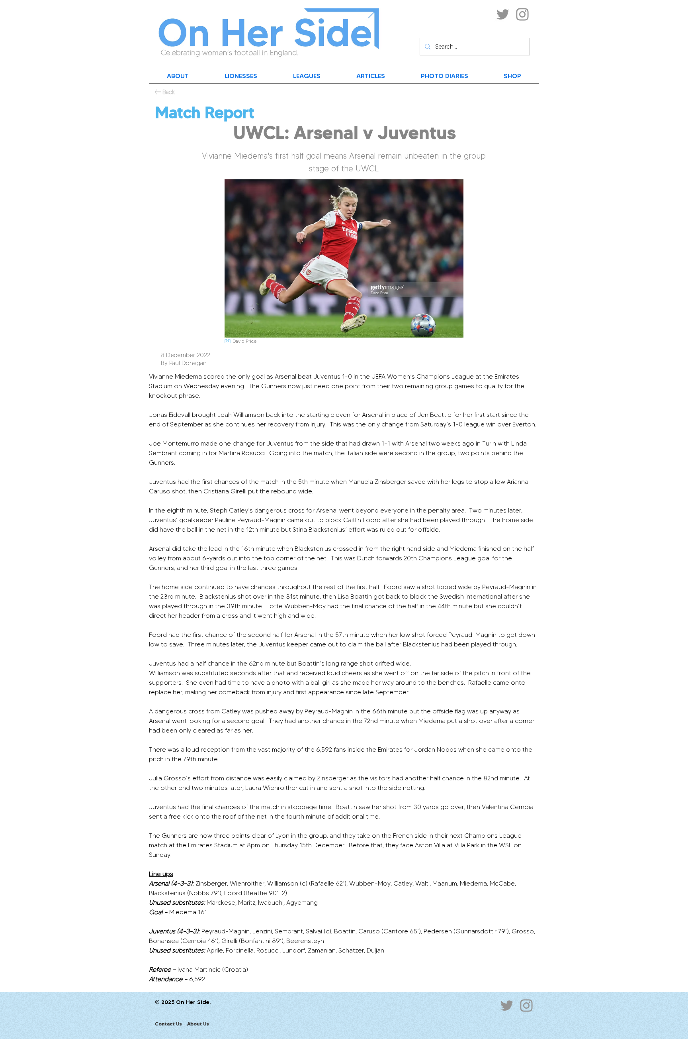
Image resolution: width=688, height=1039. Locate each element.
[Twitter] (502, 14)
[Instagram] (522, 14)
